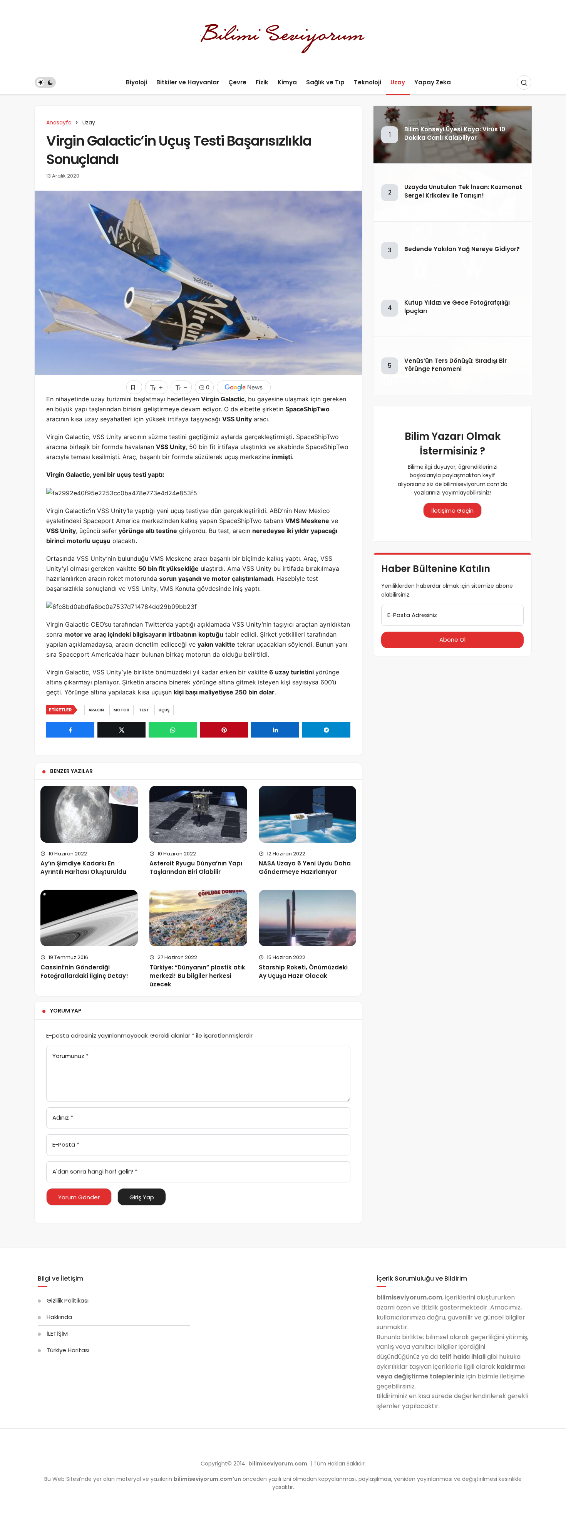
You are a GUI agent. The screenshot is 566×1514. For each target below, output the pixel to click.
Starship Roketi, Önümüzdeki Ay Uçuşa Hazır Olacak (303, 971)
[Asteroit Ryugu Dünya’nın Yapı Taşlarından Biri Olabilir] (198, 814)
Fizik (262, 82)
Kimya (287, 82)
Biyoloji (136, 82)
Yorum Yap (66, 1010)
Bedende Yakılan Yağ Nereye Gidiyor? (462, 249)
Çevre (237, 82)
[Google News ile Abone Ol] (244, 387)
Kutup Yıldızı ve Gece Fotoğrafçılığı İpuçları (457, 306)
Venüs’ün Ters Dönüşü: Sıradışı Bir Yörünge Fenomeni (455, 365)
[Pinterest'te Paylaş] (224, 730)
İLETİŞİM (57, 1334)
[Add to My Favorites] (134, 387)
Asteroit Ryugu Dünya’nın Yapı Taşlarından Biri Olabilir (195, 867)
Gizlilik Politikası (68, 1300)
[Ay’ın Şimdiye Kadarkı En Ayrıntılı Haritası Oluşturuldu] (89, 814)
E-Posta (65, 1144)
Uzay (397, 82)
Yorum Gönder (79, 1197)
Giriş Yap (141, 1197)
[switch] (45, 82)
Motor (121, 710)
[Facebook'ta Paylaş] (70, 730)
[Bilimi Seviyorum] (283, 34)
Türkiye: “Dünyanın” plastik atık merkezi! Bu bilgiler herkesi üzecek (197, 975)
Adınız (62, 1117)
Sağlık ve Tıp (325, 82)
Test (144, 710)
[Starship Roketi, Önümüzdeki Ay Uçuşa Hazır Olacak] (307, 918)
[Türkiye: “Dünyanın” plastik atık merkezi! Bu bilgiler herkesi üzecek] (198, 918)
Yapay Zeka (432, 82)
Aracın (96, 710)
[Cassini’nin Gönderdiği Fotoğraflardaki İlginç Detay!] (89, 918)
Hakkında (59, 1317)
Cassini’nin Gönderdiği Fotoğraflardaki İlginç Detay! (84, 971)
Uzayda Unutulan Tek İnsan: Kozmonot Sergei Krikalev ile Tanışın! (463, 191)
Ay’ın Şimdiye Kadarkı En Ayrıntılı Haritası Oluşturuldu (83, 867)
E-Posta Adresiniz (412, 615)
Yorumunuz (70, 1056)
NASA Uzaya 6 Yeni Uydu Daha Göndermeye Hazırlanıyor (305, 867)
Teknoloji (367, 82)
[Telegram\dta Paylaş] (326, 730)
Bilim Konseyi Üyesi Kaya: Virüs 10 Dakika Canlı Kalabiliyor (454, 133)
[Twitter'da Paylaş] (121, 730)
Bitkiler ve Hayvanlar (187, 82)
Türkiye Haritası (68, 1350)
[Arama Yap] (524, 82)
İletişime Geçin (452, 510)
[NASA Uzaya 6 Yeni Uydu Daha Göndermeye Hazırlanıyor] (307, 814)
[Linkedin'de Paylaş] (275, 730)
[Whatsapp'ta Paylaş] (173, 730)
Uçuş (164, 710)
